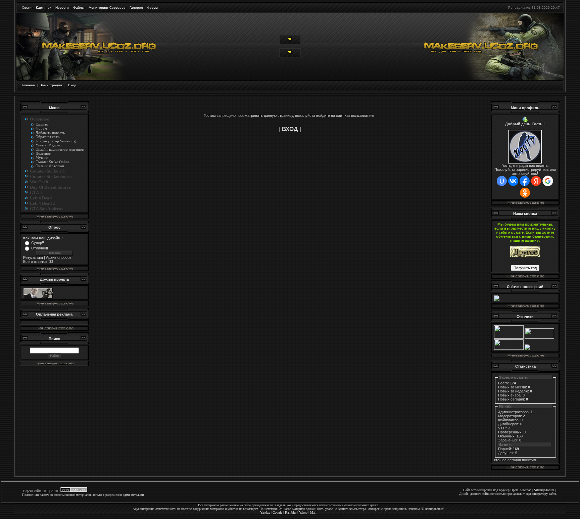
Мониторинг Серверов (107, 7)
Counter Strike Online (52, 162)
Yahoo (303, 512)
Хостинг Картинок (36, 7)
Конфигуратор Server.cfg (56, 141)
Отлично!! (39, 248)
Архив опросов (58, 257)
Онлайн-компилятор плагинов (60, 149)
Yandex (265, 512)
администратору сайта (541, 494)
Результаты (33, 257)
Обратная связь (48, 137)
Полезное (43, 153)
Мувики (42, 157)
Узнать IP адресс (49, 145)
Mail (313, 512)
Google (277, 512)
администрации (133, 495)
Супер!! (37, 243)
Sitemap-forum (544, 490)
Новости (62, 7)
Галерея (136, 7)
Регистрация (51, 85)
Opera (514, 490)
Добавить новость (50, 133)
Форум (152, 7)
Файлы (78, 7)
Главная (28, 85)
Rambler (290, 512)
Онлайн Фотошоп (50, 166)
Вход (72, 85)
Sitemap (525, 490)
